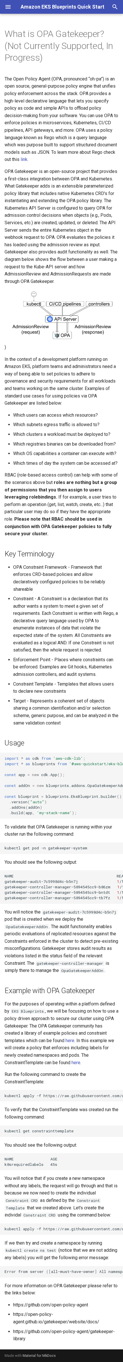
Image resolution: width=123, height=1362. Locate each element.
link (24, 159)
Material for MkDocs (39, 1355)
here (70, 1040)
